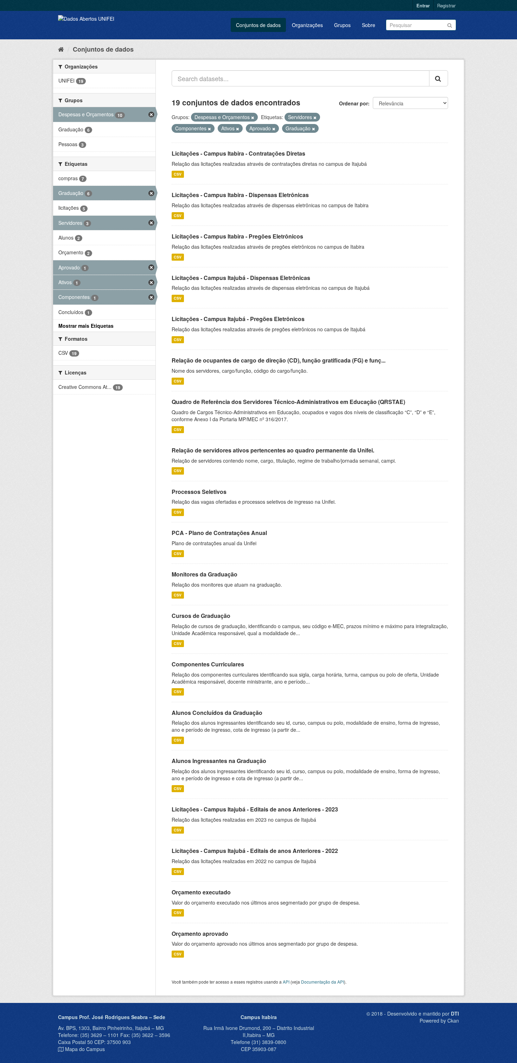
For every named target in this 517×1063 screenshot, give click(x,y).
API (286, 982)
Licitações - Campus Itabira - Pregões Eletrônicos (237, 236)
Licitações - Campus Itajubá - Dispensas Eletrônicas (241, 278)
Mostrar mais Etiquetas (86, 325)
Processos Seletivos (199, 492)
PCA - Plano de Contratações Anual (219, 533)
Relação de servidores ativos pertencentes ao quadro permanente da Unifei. (273, 450)
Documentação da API (322, 982)
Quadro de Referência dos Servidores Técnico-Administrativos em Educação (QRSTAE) (288, 402)
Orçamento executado (201, 892)
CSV (177, 174)
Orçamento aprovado (200, 934)
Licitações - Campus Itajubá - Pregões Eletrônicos (238, 319)
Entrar (423, 5)
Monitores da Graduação (204, 574)
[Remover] (252, 117)
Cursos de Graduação (201, 616)
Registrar (446, 5)
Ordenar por (353, 103)
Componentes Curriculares (208, 664)
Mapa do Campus (85, 1048)
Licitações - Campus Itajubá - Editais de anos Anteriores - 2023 (255, 809)
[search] (438, 78)
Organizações (307, 24)
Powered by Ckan (439, 1020)
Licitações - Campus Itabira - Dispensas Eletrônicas (240, 195)
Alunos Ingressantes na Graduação (219, 761)
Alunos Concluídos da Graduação (217, 713)
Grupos (342, 24)
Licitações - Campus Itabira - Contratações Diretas (238, 153)
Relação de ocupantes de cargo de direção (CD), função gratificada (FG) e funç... (278, 360)
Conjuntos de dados (258, 24)
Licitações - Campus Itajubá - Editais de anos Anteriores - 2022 (255, 851)
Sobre (368, 24)
